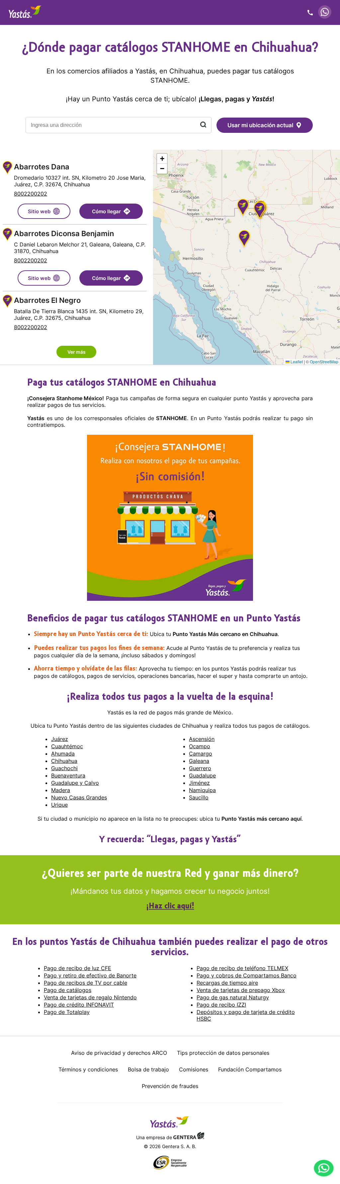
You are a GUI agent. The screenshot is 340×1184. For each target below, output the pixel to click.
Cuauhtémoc (67, 746)
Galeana (199, 761)
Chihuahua (64, 761)
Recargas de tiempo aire (227, 982)
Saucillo (199, 797)
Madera (60, 790)
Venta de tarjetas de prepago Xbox (241, 990)
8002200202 (30, 193)
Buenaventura (68, 775)
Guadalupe (202, 775)
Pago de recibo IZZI (221, 1004)
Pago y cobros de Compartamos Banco (247, 975)
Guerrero (200, 768)
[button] (244, 239)
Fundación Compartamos (250, 1069)
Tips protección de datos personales (223, 1052)
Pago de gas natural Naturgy (233, 997)
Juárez (59, 739)
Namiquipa (202, 790)
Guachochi (64, 768)
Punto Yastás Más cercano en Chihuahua (225, 634)
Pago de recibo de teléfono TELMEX (242, 968)
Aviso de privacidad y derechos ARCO (119, 1052)
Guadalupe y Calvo (75, 782)
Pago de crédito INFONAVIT (79, 1004)
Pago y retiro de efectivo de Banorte (90, 975)
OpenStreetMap (324, 361)
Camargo (200, 753)
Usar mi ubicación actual (260, 125)
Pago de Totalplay (67, 1012)
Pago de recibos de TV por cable (85, 982)
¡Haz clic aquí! (170, 906)
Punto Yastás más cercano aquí (261, 818)
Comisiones (193, 1069)
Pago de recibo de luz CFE (77, 968)
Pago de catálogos (67, 990)
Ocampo (199, 746)
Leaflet (296, 361)
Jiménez (199, 782)
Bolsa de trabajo (148, 1069)
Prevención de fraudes (170, 1086)
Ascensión (201, 739)
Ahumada (63, 753)
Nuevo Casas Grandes (79, 797)
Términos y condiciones (88, 1069)
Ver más (76, 352)
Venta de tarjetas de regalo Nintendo (90, 997)
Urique (59, 804)
